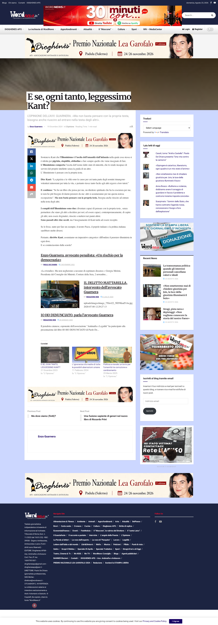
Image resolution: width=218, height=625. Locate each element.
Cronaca (77, 526)
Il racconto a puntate (77, 535)
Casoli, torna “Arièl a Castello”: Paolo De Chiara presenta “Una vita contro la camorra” (172, 157)
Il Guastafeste (59, 535)
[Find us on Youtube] (215, 3)
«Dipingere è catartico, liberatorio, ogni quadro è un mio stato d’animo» (173, 167)
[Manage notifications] (34, 605)
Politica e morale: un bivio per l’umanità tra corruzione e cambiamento (117, 367)
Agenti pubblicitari (129, 553)
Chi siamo (12, 2)
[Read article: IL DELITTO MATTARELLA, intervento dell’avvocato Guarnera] (60, 294)
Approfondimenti (69, 29)
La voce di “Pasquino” (101, 539)
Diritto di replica (125, 526)
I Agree (175, 621)
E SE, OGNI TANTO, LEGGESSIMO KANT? (50, 366)
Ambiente (81, 521)
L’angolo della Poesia (109, 535)
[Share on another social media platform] (31, 194)
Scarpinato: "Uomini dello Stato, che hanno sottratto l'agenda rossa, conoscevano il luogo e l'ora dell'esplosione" (172, 206)
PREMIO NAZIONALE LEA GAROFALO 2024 (71, 562)
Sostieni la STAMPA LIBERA (117, 562)
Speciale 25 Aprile (85, 549)
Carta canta (66, 526)
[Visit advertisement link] (112, 15)
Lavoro (116, 539)
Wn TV (87, 553)
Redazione (97, 562)
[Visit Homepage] (20, 15)
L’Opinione (125, 535)
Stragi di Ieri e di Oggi (132, 549)
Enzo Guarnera (36, 126)
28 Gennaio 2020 (66, 320)
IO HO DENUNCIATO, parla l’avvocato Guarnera (77, 315)
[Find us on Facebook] (211, 3)
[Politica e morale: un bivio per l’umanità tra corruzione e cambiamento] (117, 355)
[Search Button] (213, 15)
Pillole (126, 544)
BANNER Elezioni (60, 558)
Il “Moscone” (105, 29)
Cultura (121, 29)
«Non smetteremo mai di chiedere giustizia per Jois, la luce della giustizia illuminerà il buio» (171, 177)
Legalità (125, 539)
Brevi (55, 526)
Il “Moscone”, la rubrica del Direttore (109, 530)
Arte (117, 521)
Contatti (21, 2)
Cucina (87, 526)
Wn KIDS (77, 553)
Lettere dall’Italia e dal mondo (65, 544)
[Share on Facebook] (31, 152)
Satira (55, 549)
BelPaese (136, 521)
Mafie (98, 544)
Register (198, 29)
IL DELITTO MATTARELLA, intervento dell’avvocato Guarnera (105, 287)
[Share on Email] (31, 187)
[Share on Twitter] (31, 159)
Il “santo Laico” (133, 530)
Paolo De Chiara (50, 264)
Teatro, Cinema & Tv (62, 553)
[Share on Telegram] (31, 180)
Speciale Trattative (104, 549)
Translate (164, 132)
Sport (134, 29)
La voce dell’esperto (80, 539)
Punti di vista (137, 544)
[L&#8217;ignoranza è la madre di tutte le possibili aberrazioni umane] (86, 355)
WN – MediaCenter (152, 29)
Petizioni (117, 544)
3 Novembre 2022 (67, 264)
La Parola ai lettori (61, 539)
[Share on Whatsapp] (31, 173)
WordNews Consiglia (102, 553)
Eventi (75, 530)
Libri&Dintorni (87, 544)
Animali (91, 521)
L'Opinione (70, 126)
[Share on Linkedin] (31, 166)
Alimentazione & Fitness (63, 521)
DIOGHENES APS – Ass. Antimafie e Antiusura (100, 558)
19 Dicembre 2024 (54, 126)
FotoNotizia (85, 530)
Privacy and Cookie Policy (155, 621)
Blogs (4, 2)
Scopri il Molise (68, 549)
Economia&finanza (61, 530)
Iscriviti (149, 411)
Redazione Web (92, 297)
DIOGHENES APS (33, 2)
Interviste (93, 535)
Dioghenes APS (109, 526)
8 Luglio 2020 (107, 297)
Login (187, 29)
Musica (107, 544)
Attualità (87, 29)
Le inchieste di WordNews (41, 29)
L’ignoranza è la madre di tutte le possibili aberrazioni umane (86, 366)
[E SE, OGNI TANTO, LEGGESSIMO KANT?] (55, 355)
